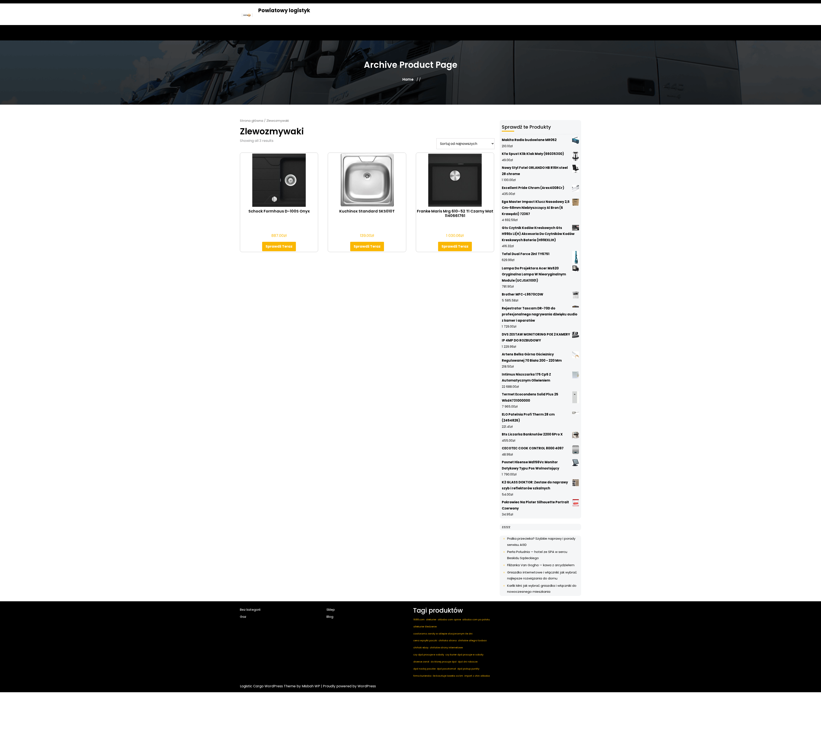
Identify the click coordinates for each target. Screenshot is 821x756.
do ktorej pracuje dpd (443, 661)
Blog (329, 616)
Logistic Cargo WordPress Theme (268, 686)
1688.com (419, 619)
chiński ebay (420, 647)
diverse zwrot (421, 661)
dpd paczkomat (446, 668)
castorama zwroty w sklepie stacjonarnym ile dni (443, 633)
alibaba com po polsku (476, 619)
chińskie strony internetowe (446, 647)
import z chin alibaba (477, 675)
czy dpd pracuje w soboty (428, 654)
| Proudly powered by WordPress (348, 686)
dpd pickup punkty (468, 668)
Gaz (243, 616)
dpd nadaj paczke (424, 668)
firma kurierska (422, 675)
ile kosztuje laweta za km (448, 675)
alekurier (431, 619)
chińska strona (448, 640)
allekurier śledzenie (425, 626)
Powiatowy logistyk (284, 10)
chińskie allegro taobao (472, 640)
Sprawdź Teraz (279, 246)
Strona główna (251, 121)
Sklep (330, 609)
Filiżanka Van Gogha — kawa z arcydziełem (540, 565)
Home (407, 79)
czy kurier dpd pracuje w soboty (464, 654)
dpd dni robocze (467, 661)
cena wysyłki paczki (425, 640)
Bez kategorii (250, 609)
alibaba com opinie (449, 619)
